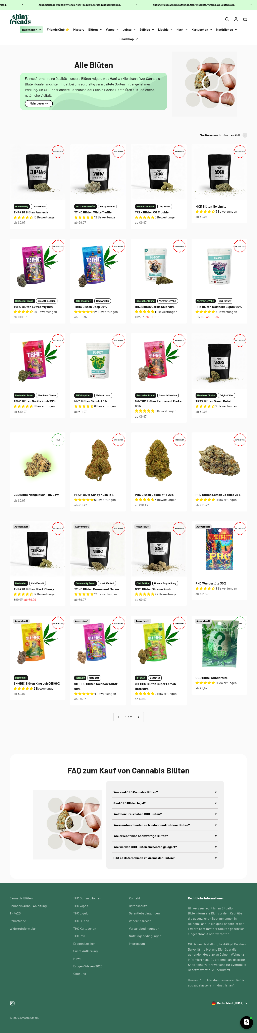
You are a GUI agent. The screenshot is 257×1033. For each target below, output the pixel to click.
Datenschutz (138, 906)
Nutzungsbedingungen (145, 936)
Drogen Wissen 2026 (87, 966)
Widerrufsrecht (140, 921)
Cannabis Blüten (21, 898)
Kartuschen (200, 29)
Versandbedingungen (144, 928)
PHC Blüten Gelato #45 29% (154, 494)
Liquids (163, 29)
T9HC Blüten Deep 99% (90, 306)
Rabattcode (18, 921)
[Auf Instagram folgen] (12, 1003)
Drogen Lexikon (84, 943)
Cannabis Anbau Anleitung (28, 906)
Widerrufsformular (23, 928)
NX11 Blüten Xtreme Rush (153, 589)
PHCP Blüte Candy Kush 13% (94, 494)
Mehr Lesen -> (39, 103)
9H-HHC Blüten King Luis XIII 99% (37, 683)
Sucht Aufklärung (85, 951)
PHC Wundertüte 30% (211, 583)
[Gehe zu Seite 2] (139, 717)
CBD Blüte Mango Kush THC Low (36, 494)
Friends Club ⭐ (58, 29)
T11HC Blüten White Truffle (93, 212)
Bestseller (29, 29)
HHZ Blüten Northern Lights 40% (219, 306)
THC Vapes (80, 906)
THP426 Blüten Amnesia (31, 212)
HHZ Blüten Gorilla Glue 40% (154, 306)
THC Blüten (81, 921)
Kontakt (134, 898)
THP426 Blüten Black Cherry (34, 589)
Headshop (126, 39)
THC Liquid (81, 913)
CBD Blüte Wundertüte (212, 678)
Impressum (137, 943)
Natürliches (224, 29)
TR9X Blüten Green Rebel (213, 401)
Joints (127, 29)
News (77, 958)
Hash (180, 29)
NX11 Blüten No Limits (211, 206)
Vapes (110, 29)
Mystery (78, 29)
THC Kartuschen (84, 928)
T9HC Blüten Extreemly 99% (33, 306)
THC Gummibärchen (87, 898)
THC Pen (79, 936)
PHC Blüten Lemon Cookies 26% (218, 494)
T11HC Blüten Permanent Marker (96, 589)
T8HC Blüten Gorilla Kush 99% (35, 401)
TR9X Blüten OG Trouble (152, 212)
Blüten (93, 29)
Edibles (145, 29)
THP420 (15, 913)
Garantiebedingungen (144, 913)
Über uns (79, 973)
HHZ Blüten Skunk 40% (90, 401)
